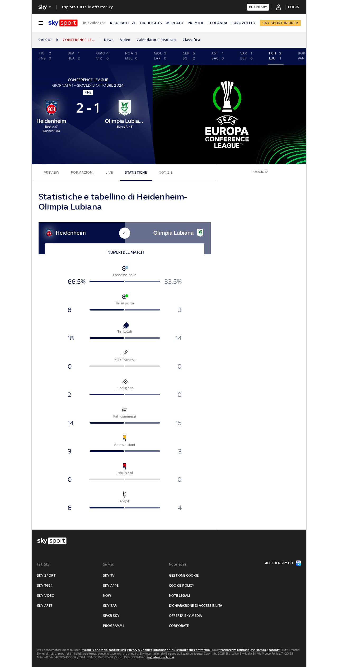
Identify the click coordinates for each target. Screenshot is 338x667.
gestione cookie (184, 575)
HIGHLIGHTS (151, 23)
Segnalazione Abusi (160, 657)
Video (125, 40)
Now (107, 595)
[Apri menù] (41, 23)
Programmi (113, 626)
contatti (275, 650)
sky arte (45, 606)
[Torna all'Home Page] (63, 23)
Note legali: (178, 564)
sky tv (108, 575)
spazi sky (111, 616)
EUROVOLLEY (244, 23)
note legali (179, 595)
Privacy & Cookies (139, 650)
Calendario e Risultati (156, 40)
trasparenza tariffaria (234, 650)
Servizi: (108, 564)
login (293, 7)
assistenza (258, 650)
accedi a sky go (279, 563)
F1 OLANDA (217, 23)
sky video (45, 595)
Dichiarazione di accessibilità (195, 606)
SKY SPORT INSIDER (280, 23)
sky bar (110, 606)
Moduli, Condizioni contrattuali (104, 650)
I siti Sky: (43, 564)
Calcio (45, 40)
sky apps (111, 585)
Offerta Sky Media (185, 616)
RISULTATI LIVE (123, 23)
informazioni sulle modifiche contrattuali (182, 650)
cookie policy (181, 585)
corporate (179, 626)
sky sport (46, 575)
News (109, 40)
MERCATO (175, 23)
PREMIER (195, 23)
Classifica (191, 40)
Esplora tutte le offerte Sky (87, 7)
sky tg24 (45, 585)
